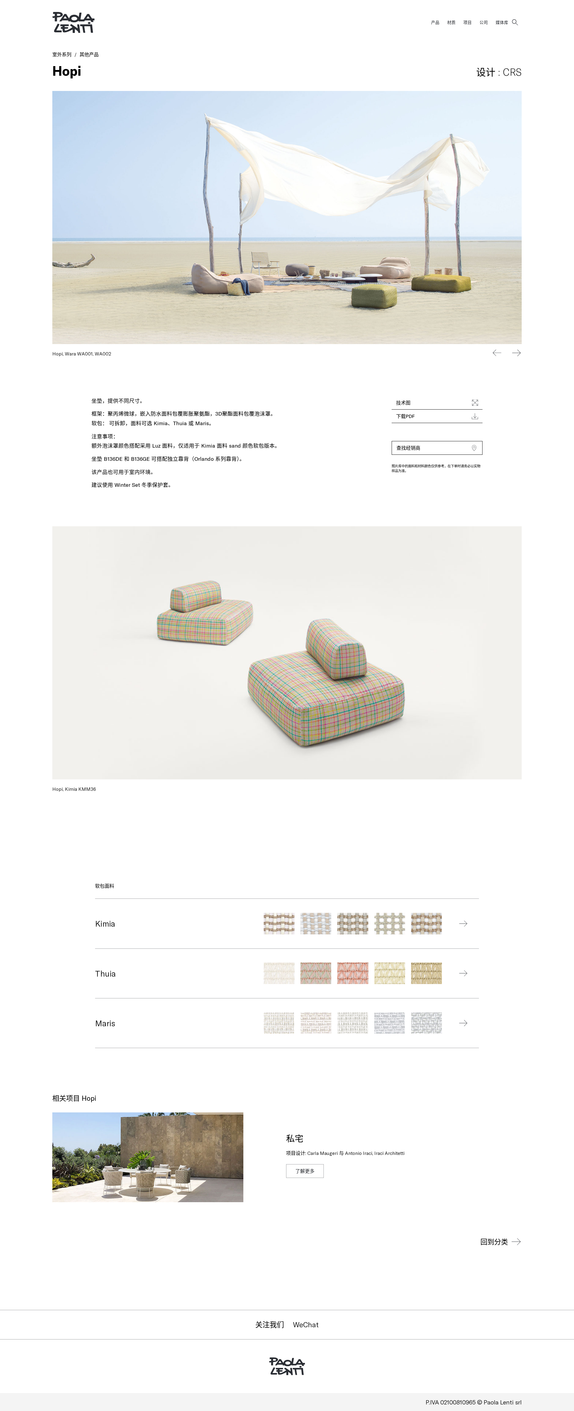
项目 (467, 22)
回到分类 (494, 1241)
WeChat (306, 1324)
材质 (451, 22)
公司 (484, 22)
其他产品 (89, 54)
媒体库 (502, 22)
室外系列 (61, 54)
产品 (435, 22)
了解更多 (305, 1171)
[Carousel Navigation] (507, 353)
